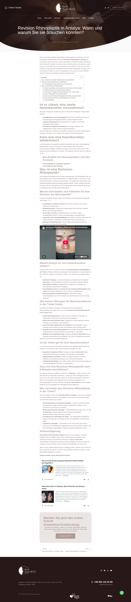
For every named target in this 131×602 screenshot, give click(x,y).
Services (57, 18)
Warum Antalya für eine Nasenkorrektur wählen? (58, 90)
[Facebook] (104, 570)
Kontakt (91, 18)
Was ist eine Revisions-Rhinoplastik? (52, 86)
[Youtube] (111, 570)
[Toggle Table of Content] (81, 77)
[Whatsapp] (107, 570)
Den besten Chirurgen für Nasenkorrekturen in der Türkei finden (62, 92)
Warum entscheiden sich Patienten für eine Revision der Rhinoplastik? (64, 88)
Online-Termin (15, 8)
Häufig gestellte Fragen (72, 18)
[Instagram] (101, 570)
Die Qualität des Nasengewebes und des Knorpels (58, 84)
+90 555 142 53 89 (103, 582)
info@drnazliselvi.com (106, 584)
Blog (84, 18)
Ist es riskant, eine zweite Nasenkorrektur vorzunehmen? (58, 80)
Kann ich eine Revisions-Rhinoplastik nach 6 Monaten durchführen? (63, 96)
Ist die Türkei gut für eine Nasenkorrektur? (56, 94)
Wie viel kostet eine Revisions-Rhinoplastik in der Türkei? (60, 98)
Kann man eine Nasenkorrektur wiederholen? (54, 82)
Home (39, 18)
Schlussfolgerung (49, 99)
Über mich (47, 18)
